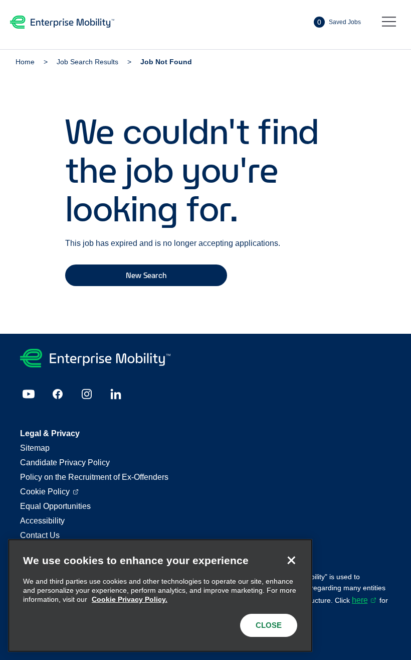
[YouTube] (28, 394)
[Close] (291, 560)
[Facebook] (57, 394)
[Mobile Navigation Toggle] (389, 22)
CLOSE (269, 625)
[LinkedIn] (115, 394)
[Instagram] (86, 394)
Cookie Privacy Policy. (129, 599)
